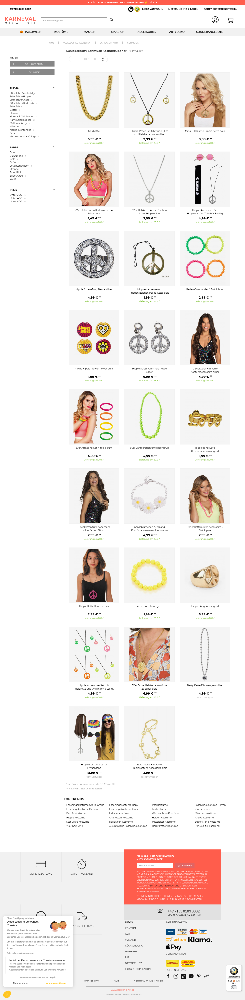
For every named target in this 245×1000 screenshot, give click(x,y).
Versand (130, 939)
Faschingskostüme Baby (123, 804)
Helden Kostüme (162, 817)
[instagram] (177, 977)
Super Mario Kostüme (207, 821)
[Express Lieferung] (82, 915)
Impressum (91, 980)
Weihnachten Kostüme (165, 813)
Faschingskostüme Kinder (124, 809)
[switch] (234, 987)
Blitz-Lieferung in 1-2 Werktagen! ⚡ (123, 2)
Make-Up (117, 32)
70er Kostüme (74, 825)
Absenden (187, 865)
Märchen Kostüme (205, 813)
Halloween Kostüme (121, 821)
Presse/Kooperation (138, 968)
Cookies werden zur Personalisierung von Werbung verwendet (37, 970)
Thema (14, 88)
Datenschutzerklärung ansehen (21, 953)
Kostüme (61, 32)
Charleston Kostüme (121, 817)
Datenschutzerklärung (164, 885)
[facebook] (170, 977)
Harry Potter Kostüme (165, 825)
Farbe (14, 147)
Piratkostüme (203, 809)
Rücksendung (134, 945)
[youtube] (192, 977)
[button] (7, 994)
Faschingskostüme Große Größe (85, 804)
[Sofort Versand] (82, 863)
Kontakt (130, 928)
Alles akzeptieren (56, 983)
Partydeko (176, 32)
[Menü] (240, 967)
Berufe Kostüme (76, 813)
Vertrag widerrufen (148, 980)
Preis (13, 189)
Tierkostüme (159, 809)
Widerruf (131, 951)
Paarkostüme (160, 804)
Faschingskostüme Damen (82, 809)
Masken (90, 32)
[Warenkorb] (233, 20)
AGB (116, 980)
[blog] (207, 977)
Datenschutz (133, 963)
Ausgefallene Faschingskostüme (128, 825)
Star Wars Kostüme (77, 821)
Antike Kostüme (204, 817)
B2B (127, 957)
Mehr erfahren (20, 983)
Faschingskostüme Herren (210, 804)
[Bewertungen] (41, 915)
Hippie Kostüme (75, 817)
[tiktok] (185, 977)
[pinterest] (200, 977)
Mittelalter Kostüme (164, 821)
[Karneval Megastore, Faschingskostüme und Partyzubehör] (20, 20)
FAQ (127, 933)
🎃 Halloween (31, 32)
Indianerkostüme (119, 813)
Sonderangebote (209, 32)
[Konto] (215, 20)
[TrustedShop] (134, 9)
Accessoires (147, 32)
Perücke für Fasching (207, 825)
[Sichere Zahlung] (41, 863)
